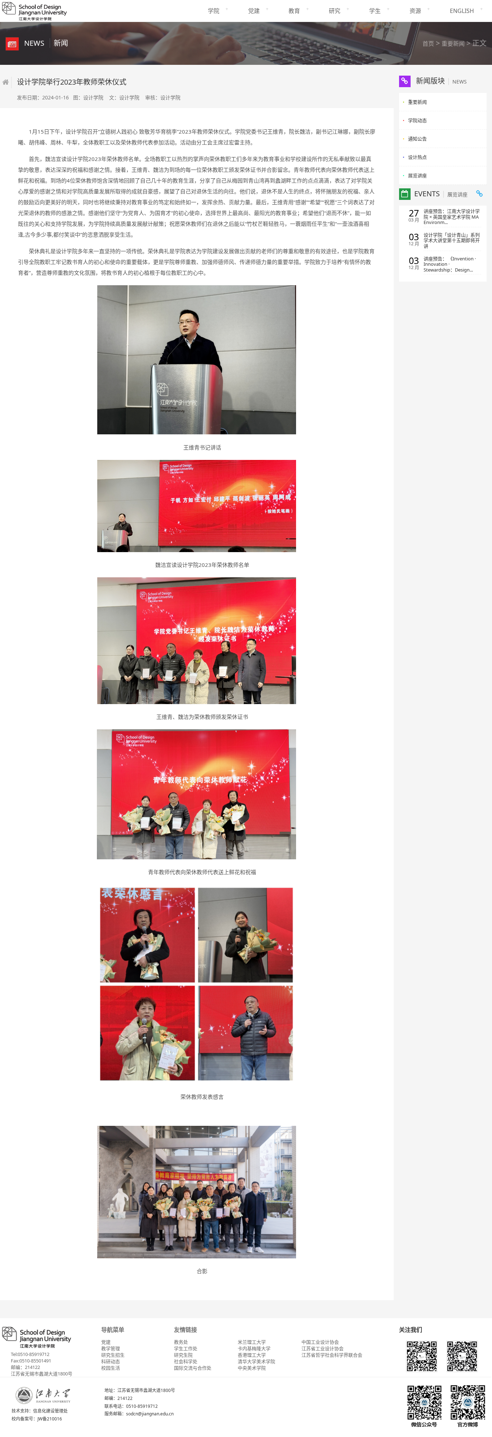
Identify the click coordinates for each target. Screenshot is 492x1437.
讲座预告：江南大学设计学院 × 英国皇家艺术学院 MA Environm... (452, 217)
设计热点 (417, 157)
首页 (428, 44)
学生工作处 (185, 1348)
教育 (294, 11)
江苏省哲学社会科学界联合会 (331, 1355)
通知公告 (417, 138)
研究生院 (183, 1355)
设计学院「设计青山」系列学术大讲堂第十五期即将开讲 (452, 240)
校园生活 (110, 1368)
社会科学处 (185, 1361)
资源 (415, 11)
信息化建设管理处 (50, 1411)
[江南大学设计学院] (34, 10)
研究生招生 (113, 1355)
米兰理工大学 (252, 1342)
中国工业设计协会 (320, 1342)
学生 (375, 11)
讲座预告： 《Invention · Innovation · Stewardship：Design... (450, 264)
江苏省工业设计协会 (322, 1348)
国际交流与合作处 (192, 1368)
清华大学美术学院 (256, 1361)
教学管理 (110, 1348)
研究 (334, 11)
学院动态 (417, 120)
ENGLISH (462, 11)
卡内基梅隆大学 (254, 1348)
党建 (254, 11)
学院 (213, 11)
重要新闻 (453, 44)
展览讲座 (417, 175)
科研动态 (110, 1361)
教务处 (181, 1342)
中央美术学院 (252, 1368)
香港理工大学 (252, 1355)
